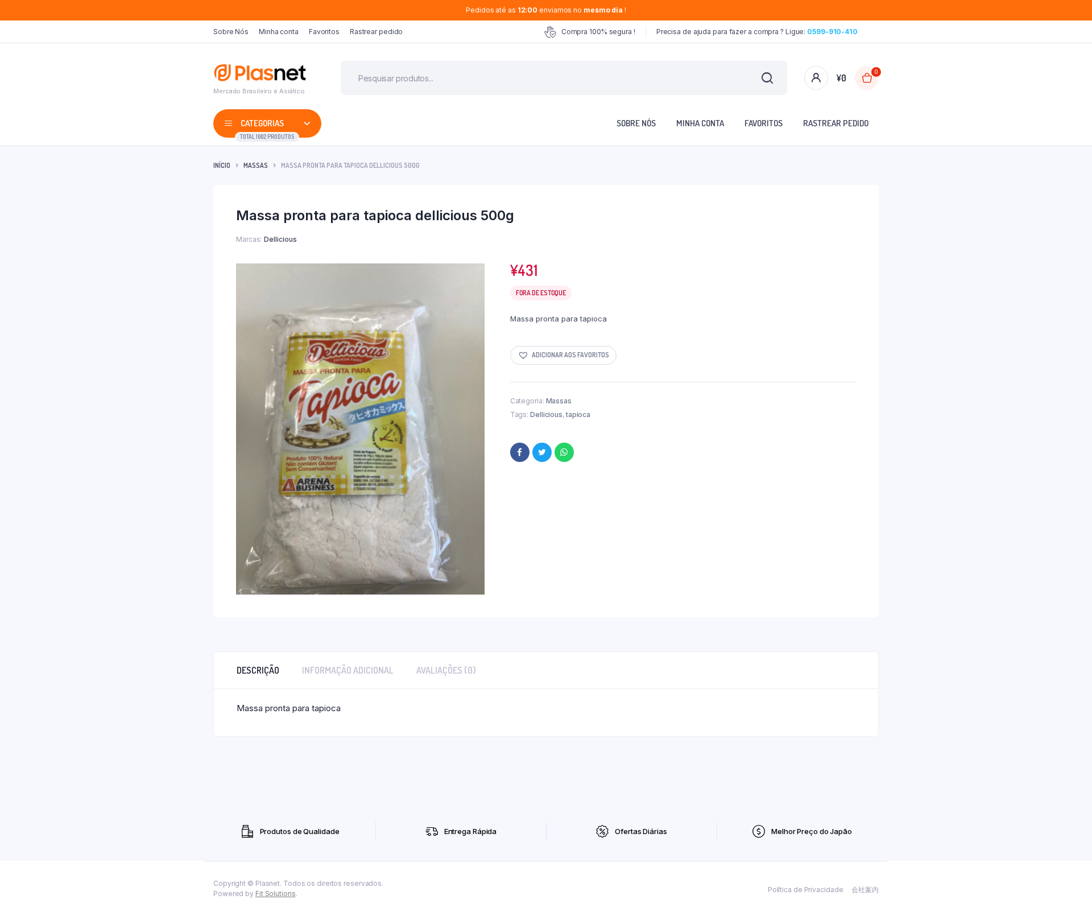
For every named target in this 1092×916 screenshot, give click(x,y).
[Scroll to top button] (1066, 890)
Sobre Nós (231, 31)
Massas (255, 165)
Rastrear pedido (376, 31)
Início (221, 165)
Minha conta (279, 31)
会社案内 (865, 889)
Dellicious (546, 414)
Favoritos (324, 31)
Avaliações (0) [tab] (446, 670)
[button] (563, 355)
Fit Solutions (275, 893)
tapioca (578, 414)
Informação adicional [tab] (348, 670)
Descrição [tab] (258, 670)
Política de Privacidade (805, 889)
